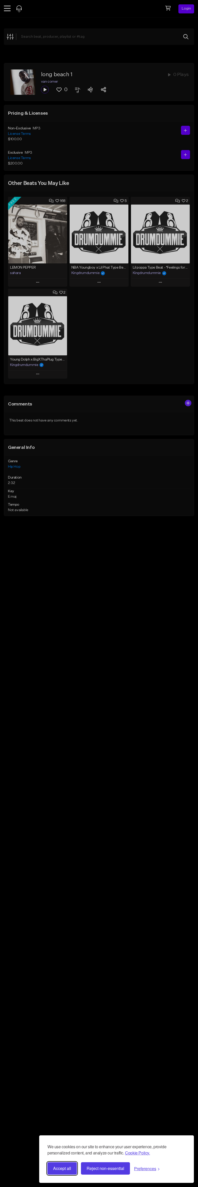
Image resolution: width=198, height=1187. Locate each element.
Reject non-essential (105, 1168)
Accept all (62, 1168)
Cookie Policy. (137, 1153)
